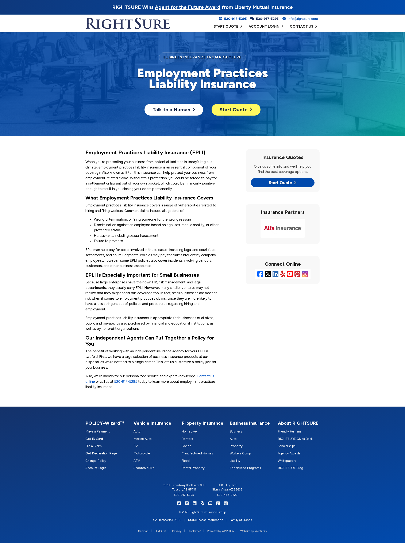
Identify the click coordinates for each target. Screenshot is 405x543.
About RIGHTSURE (298, 423)
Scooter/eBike (144, 468)
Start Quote (234, 109)
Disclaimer (194, 531)
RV (136, 446)
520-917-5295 (125, 381)
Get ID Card (94, 439)
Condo (186, 446)
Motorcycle (142, 453)
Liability (235, 461)
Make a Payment (97, 431)
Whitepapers (287, 461)
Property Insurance (202, 423)
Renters (187, 439)
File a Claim (93, 446)
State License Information (205, 520)
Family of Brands (241, 520)
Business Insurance (250, 423)
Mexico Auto (143, 439)
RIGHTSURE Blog (290, 468)
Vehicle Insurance (152, 423)
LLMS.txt (160, 531)
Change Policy (95, 461)
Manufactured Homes (197, 453)
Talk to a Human (171, 109)
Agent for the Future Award (187, 7)
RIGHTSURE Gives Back (295, 439)
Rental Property (193, 468)
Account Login (95, 468)
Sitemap (143, 531)
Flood (186, 461)
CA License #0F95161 (167, 520)
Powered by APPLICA (220, 531)
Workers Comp (240, 453)
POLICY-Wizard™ (104, 423)
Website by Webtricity (253, 531)
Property (236, 446)
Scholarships (287, 446)
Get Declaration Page (101, 453)
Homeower (190, 431)
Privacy (176, 531)
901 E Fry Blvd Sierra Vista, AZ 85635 (227, 487)
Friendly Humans (289, 431)
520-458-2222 (227, 495)
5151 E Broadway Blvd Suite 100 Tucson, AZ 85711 (184, 487)
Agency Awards (289, 453)
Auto (137, 431)
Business (236, 431)
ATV (137, 461)
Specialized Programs (245, 468)
